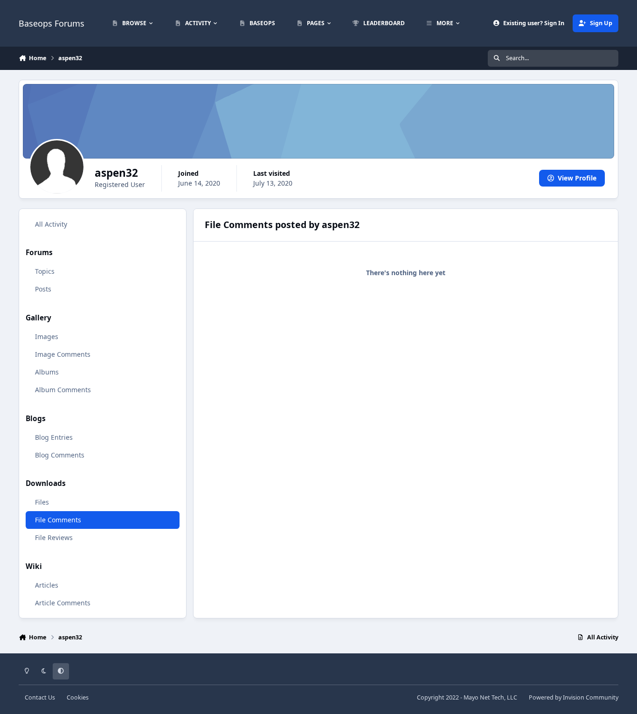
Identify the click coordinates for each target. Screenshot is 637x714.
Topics (45, 271)
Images (46, 336)
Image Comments (62, 354)
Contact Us (40, 697)
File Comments (58, 519)
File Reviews (54, 537)
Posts (43, 288)
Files (42, 502)
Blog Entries (54, 437)
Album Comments (63, 389)
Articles (46, 585)
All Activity (51, 224)
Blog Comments (59, 455)
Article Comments (62, 602)
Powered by (573, 697)
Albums (47, 371)
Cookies (78, 697)
